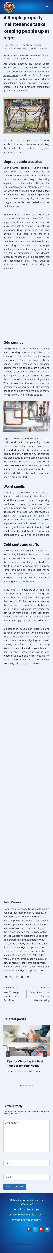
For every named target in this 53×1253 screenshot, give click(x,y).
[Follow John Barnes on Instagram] (16, 977)
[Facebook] (29, 1229)
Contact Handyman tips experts (26, 1214)
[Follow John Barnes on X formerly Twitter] (11, 977)
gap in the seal (26, 581)
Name (9, 1163)
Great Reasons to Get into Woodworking (40, 994)
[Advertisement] (26, 304)
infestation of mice (31, 515)
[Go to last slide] (8, 1054)
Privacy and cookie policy (26, 1219)
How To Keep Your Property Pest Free (11, 994)
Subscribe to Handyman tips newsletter (26, 1202)
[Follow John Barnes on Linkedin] (22, 977)
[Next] (45, 1054)
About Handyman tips (26, 1209)
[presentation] (26, 1040)
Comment (11, 1122)
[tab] (21, 1085)
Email (9, 1177)
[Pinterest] (41, 1229)
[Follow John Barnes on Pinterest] (27, 977)
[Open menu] (47, 7)
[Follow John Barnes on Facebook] (5, 977)
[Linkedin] (47, 1229)
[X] (35, 1229)
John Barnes (15, 1071)
